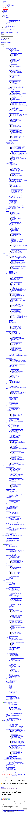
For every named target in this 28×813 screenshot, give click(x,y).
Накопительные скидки (14, 20)
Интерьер (20, 774)
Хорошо (25, 809)
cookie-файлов (10, 811)
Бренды (5, 10)
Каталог (5, 2)
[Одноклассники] (3, 799)
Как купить (8, 23)
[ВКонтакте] (1, 799)
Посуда (14, 774)
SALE (4, 7)
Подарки (5, 11)
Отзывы (5, 27)
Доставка (5, 12)
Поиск (2, 33)
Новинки (5, 9)
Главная (5, 1)
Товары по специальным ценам (16, 18)
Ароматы (14, 775)
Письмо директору (10, 26)
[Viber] (5, 799)
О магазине (6, 16)
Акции (7, 17)
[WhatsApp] (7, 799)
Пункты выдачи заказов (11, 13)
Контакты (5, 15)
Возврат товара (9, 25)
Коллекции (8, 4)
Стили (7, 6)
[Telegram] (9, 799)
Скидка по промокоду (14, 21)
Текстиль (25, 774)
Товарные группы (10, 5)
